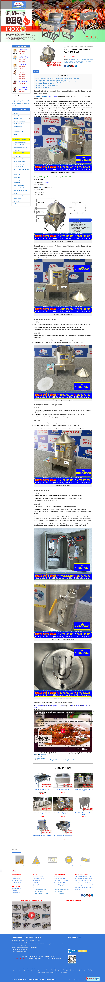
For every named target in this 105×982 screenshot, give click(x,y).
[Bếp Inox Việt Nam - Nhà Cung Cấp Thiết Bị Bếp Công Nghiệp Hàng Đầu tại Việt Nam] (19, 5)
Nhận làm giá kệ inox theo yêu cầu (61, 889)
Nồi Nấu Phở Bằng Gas (19, 166)
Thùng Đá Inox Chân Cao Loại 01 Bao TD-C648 (83, 813)
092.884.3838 (22, 51)
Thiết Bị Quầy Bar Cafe (19, 180)
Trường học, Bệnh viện (17, 882)
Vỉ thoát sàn (16, 201)
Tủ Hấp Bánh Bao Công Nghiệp (21, 190)
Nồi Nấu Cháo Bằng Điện (19, 161)
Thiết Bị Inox (17, 174)
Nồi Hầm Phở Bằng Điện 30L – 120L (42, 813)
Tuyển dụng (90, 3)
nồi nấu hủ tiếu (41, 972)
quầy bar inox (46, 970)
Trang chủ (31, 7)
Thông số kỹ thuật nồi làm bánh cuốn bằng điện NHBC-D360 (51, 80)
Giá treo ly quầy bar (16, 892)
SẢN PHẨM (35, 874)
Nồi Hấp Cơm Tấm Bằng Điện (20, 147)
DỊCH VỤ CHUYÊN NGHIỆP (59, 874)
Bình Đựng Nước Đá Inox (19, 121)
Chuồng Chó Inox (18, 129)
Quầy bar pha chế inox (17, 888)
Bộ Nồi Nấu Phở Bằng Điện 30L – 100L (63, 813)
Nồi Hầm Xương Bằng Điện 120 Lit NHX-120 (42, 836)
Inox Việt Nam (45, 182)
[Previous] (4, 21)
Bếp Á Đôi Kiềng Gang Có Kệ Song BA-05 (63, 835)
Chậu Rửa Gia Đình (18, 126)
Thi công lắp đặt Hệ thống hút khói (61, 884)
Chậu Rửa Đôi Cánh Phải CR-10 (42, 789)
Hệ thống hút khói (36, 880)
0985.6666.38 (22, 59)
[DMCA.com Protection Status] (82, 951)
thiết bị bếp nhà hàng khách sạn (36, 968)
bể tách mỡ (60, 970)
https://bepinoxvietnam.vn (22, 951)
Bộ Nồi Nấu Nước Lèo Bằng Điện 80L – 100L (83, 790)
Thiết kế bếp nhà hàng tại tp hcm (61, 887)
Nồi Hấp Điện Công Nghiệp (20, 139)
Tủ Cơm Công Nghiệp (19, 185)
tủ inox (80, 970)
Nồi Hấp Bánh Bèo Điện (19, 144)
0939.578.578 (85, 6)
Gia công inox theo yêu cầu (60, 882)
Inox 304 (40, 187)
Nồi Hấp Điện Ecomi (18, 150)
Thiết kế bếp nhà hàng (58, 891)
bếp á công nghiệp (85, 968)
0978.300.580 (22, 74)
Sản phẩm (45, 7)
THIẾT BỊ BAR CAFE (16, 886)
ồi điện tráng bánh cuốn (40, 96)
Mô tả (36, 71)
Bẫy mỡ (25, 103)
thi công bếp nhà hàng (56, 968)
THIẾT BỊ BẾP (77, 891)
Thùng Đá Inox (17, 182)
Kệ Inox (15, 134)
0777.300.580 (22, 66)
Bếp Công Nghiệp (18, 118)
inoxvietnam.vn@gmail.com (87, 8)
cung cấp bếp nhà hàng (66, 968)
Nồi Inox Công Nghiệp (19, 158)
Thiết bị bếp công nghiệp (38, 876)
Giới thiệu (38, 7)
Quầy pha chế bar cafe (17, 880)
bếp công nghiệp (83, 980)
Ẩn (67, 75)
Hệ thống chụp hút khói (19, 131)
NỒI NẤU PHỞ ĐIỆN (86, 891)
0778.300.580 (22, 78)
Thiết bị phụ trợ (17, 177)
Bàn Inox (16, 113)
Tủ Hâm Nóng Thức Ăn (19, 187)
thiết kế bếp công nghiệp (47, 968)
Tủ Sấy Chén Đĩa (17, 198)
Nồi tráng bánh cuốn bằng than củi (45, 83)
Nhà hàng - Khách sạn (16, 876)
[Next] (101, 21)
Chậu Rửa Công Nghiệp (19, 123)
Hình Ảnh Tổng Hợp (81, 3)
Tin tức (72, 3)
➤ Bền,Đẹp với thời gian (39, 758)
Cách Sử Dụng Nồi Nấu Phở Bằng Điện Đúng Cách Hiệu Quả (60, 760)
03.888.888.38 (22, 83)
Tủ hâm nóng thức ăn (37, 884)
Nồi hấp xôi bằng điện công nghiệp (40, 893)
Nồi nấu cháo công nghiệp (38, 887)
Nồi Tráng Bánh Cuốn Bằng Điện (21, 169)
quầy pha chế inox (53, 970)
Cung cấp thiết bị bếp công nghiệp (61, 880)
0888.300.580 (22, 68)
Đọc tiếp (42, 793)
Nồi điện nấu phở (18, 103)
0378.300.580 (22, 76)
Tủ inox (15, 193)
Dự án (57, 7)
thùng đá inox (40, 970)
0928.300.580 (22, 73)
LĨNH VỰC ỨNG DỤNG (16, 874)
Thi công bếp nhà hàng (59, 893)
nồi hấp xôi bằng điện (33, 970)
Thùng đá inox (15, 890)
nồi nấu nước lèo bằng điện (87, 970)
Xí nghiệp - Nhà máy (16, 878)
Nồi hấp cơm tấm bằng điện (39, 891)
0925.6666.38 (22, 61)
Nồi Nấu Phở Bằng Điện (19, 164)
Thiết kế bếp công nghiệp (59, 876)
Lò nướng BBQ (17, 137)
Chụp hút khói (65, 970)
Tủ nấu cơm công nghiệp (38, 878)
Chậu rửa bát (22, 100)
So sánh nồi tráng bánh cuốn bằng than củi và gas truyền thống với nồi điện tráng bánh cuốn (56, 78)
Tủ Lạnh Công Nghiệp (19, 195)
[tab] (36, 71)
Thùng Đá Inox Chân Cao (63, 789)
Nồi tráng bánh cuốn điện (43, 87)
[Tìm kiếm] (67, 7)
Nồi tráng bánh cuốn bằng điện (39, 889)
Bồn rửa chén (15, 100)
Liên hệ (62, 7)
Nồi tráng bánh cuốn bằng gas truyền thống (47, 85)
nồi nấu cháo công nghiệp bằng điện (51, 972)
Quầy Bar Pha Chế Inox (19, 172)
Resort (13, 884)
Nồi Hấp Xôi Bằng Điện (19, 152)
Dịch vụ (52, 7)
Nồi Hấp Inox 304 (18, 156)
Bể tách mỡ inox (17, 115)
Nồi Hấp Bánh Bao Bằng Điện (20, 142)
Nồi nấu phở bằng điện (37, 885)
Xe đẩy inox (16, 203)
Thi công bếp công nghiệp (59, 878)
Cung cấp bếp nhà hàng (59, 885)
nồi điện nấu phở (25, 970)
